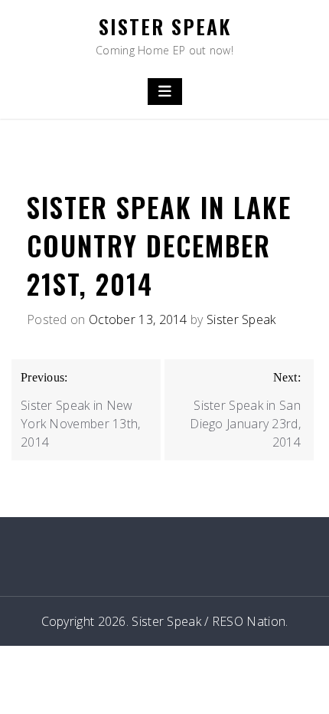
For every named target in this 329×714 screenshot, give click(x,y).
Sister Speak (165, 26)
